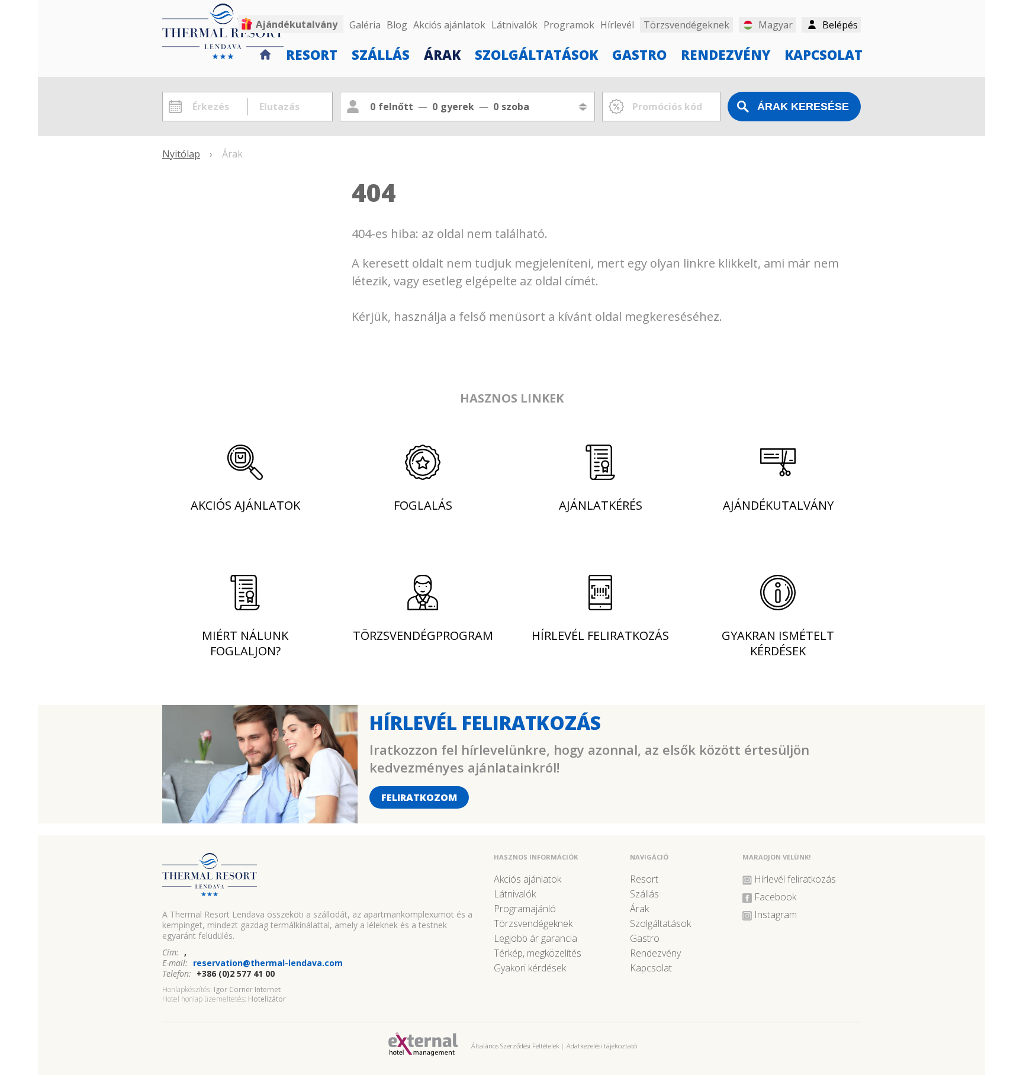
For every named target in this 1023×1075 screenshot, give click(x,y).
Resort (311, 54)
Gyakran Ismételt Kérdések (778, 643)
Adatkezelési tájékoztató (602, 1045)
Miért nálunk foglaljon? (245, 643)
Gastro (639, 54)
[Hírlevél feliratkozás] (260, 819)
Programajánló (525, 908)
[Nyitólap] (266, 53)
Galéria (365, 24)
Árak (442, 54)
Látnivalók (514, 24)
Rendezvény (725, 54)
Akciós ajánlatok (449, 24)
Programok (568, 24)
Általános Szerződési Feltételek (515, 1045)
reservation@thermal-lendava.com (268, 962)
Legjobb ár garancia (535, 938)
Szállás (381, 54)
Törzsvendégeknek (533, 923)
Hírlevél (617, 24)
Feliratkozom (419, 797)
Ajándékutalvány (296, 24)
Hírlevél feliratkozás (600, 635)
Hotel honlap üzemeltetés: (204, 999)
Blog (397, 24)
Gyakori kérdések (530, 967)
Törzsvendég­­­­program (423, 635)
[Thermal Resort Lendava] (322, 879)
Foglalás (423, 505)
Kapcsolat (823, 54)
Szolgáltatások (536, 54)
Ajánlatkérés (600, 505)
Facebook (775, 897)
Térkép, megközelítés (537, 953)
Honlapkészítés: (187, 989)
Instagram (775, 914)
